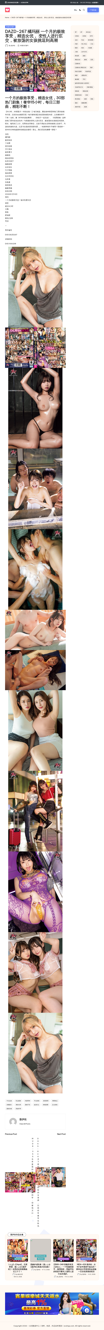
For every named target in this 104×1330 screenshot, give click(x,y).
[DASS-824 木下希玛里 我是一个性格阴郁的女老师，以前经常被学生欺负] (20, 1182)
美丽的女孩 (78, 95)
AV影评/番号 (10, 27)
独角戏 (77, 91)
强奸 (91, 67)
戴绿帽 (77, 79)
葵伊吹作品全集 (18, 1256)
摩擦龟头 (55, 1101)
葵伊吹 (23, 1119)
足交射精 (54, 1104)
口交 (92, 44)
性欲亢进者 (78, 71)
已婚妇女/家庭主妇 (80, 67)
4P (81, 32)
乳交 (82, 40)
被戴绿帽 (84, 103)
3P (76, 32)
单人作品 (84, 44)
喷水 (82, 48)
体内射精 (90, 40)
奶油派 (77, 55)
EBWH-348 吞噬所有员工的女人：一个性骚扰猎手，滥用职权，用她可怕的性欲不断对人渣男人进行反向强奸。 (63, 1269)
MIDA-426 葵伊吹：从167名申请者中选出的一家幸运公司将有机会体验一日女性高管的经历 (86, 1268)
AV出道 (88, 32)
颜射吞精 (9, 1108)
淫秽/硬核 (90, 87)
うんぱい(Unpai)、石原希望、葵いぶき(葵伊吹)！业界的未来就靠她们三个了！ (17, 1268)
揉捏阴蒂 (45, 1101)
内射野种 (27, 1101)
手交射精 (36, 1101)
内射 (76, 44)
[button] (93, 10)
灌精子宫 (27, 1104)
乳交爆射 (18, 1101)
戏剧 (76, 75)
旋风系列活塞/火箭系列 (82, 83)
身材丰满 (77, 107)
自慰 (85, 99)
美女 (86, 95)
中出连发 (9, 1101)
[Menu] (75, 10)
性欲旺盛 (88, 71)
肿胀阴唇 (45, 1104)
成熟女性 (84, 75)
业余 (76, 40)
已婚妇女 (77, 63)
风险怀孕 (18, 1108)
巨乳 (92, 59)
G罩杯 (77, 36)
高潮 (85, 107)
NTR (91, 36)
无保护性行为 (79, 87)
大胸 (76, 52)
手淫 (84, 79)
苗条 (92, 99)
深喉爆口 (9, 1104)
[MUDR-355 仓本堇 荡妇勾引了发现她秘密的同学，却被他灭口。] (50, 1177)
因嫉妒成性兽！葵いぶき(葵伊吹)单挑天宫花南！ (40, 1265)
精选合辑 (85, 91)
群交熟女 (77, 99)
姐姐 (84, 55)
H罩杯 (84, 36)
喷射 (76, 48)
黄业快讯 (18, 1259)
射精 (85, 59)
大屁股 (90, 48)
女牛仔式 (84, 52)
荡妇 (76, 103)
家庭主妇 (77, 59)
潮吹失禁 (18, 1104)
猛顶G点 (36, 1104)
